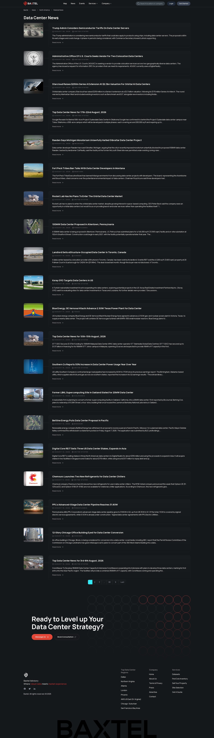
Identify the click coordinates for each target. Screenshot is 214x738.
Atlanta (124, 686)
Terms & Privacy (155, 683)
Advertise (153, 692)
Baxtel (26, 10)
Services (92, 3)
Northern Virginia (128, 681)
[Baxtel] (31, 4)
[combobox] (150, 4)
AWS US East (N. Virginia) (131, 699)
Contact (152, 696)
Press (151, 687)
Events (82, 3)
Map (65, 3)
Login (171, 3)
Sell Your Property (179, 683)
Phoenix (124, 695)
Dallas (123, 677)
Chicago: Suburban (129, 703)
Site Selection (178, 687)
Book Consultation (65, 637)
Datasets (176, 674)
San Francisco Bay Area (130, 708)
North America (44, 10)
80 (110, 582)
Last (122, 582)
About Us (153, 678)
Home (151, 674)
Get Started (183, 3)
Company (106, 3)
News (73, 3)
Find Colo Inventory (180, 678)
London (124, 690)
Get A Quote (177, 692)
